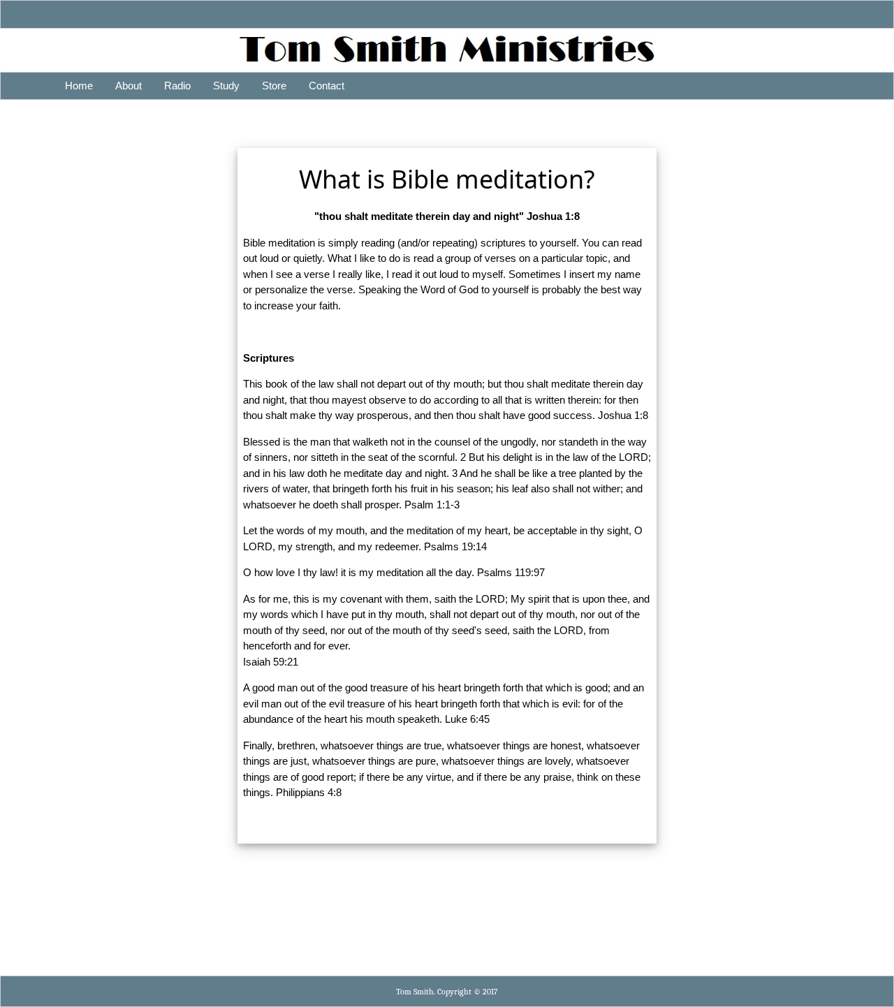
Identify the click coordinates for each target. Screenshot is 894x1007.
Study (226, 85)
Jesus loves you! (50, 14)
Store (274, 85)
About (128, 85)
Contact (326, 85)
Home (79, 85)
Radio (177, 85)
